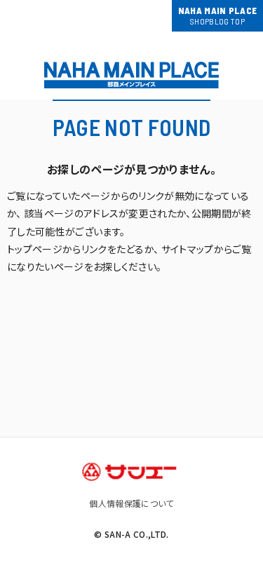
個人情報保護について (131, 503)
